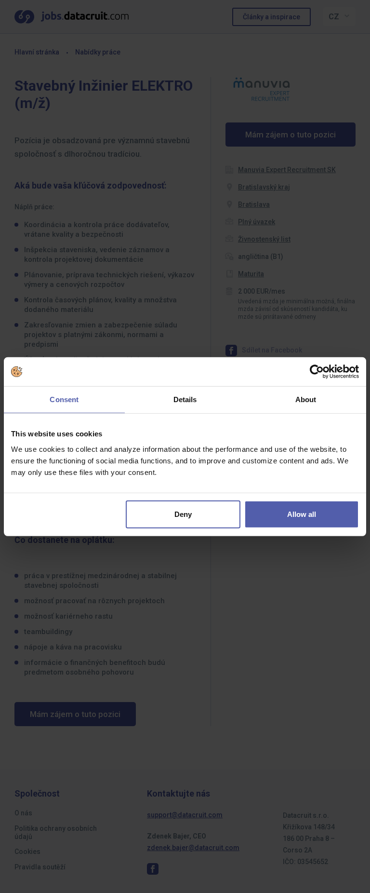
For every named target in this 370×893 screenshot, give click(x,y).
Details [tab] (185, 399)
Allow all (301, 514)
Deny (183, 514)
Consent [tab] (64, 399)
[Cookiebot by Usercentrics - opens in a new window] (317, 372)
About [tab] (306, 399)
